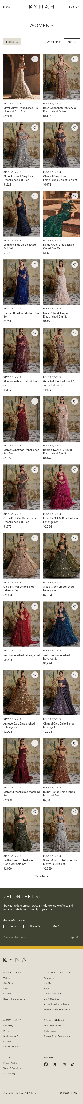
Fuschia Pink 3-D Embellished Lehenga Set (61, 520)
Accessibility (9, 1073)
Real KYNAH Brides (53, 1025)
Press (6, 1031)
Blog (5, 988)
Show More (41, 876)
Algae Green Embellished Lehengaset (58, 588)
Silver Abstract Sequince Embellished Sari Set (18, 178)
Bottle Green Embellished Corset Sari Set (58, 246)
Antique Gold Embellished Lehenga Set (19, 725)
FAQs (46, 988)
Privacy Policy (10, 1063)
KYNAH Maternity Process (57, 1009)
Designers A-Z (10, 1036)
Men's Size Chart (52, 999)
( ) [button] (74, 8)
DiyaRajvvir (12, 103)
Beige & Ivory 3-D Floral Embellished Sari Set (57, 451)
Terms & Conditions (13, 1068)
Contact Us (49, 978)
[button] (6, 7)
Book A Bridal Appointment (57, 1036)
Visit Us (7, 978)
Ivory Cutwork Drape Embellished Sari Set (56, 315)
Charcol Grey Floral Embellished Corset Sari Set (60, 178)
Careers (7, 993)
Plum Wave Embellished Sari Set (20, 383)
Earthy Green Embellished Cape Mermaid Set (19, 862)
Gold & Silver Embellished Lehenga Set (19, 588)
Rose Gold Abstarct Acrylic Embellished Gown (59, 109)
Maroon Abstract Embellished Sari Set (21, 451)
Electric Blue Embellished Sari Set (21, 315)
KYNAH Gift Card (11, 1046)
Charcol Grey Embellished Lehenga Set (59, 725)
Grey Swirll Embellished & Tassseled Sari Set (58, 383)
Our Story (8, 983)
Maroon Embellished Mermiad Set (21, 793)
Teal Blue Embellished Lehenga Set (56, 657)
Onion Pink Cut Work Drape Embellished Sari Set (19, 520)
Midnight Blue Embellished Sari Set (19, 246)
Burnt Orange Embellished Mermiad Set (59, 793)
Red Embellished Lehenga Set (21, 655)
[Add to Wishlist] (35, 59)
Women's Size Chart (53, 993)
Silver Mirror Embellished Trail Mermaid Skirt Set (21, 109)
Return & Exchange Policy (16, 999)
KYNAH (75, 1093)
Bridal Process (51, 1031)
